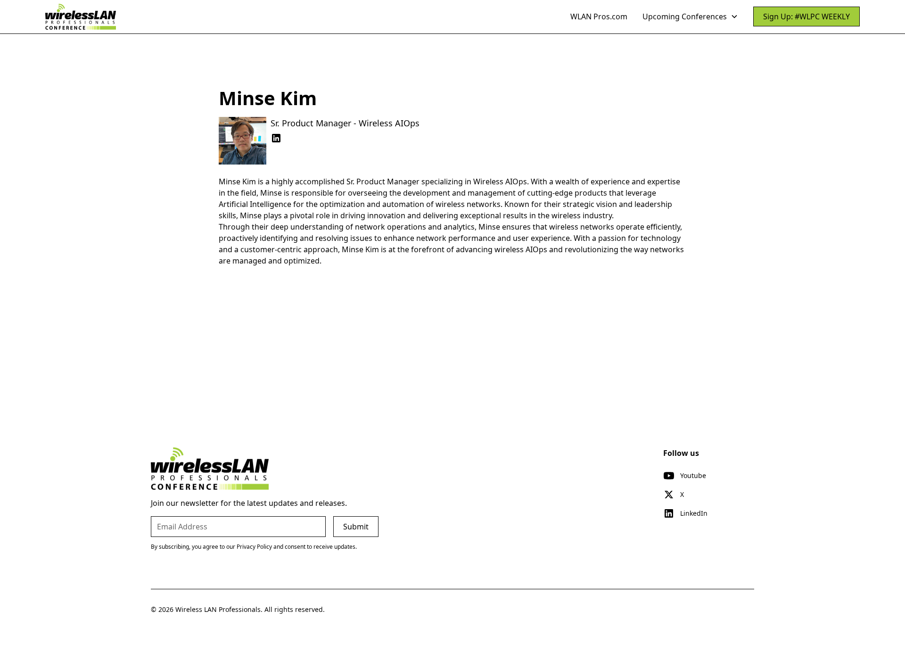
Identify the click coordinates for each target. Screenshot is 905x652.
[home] (80, 16)
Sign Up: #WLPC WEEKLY (806, 16)
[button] (690, 16)
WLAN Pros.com (598, 16)
